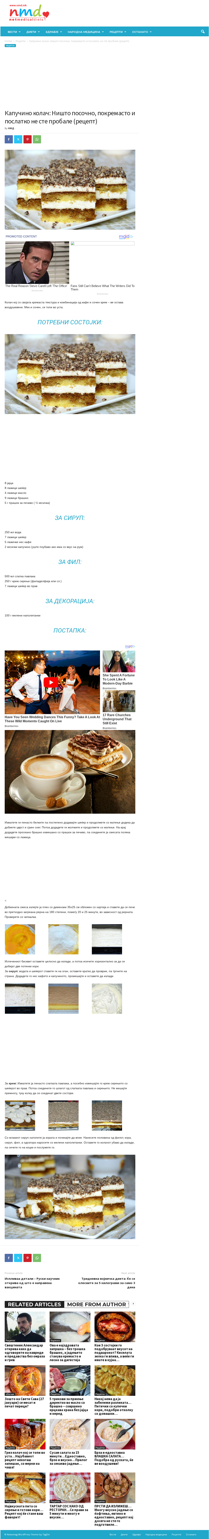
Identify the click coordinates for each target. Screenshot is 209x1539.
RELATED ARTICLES (34, 1304)
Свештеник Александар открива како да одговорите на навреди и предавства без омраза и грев (25, 1352)
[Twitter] (18, 139)
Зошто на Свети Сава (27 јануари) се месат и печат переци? (24, 1402)
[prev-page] (128, 1303)
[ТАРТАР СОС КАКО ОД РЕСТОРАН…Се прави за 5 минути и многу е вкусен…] (70, 1488)
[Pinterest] (27, 139)
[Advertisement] (70, 78)
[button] (202, 31)
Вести (12, 31)
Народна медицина (84, 31)
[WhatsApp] (37, 139)
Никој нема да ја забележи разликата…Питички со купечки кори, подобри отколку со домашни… (113, 1406)
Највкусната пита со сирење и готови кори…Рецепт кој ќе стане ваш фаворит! (24, 1511)
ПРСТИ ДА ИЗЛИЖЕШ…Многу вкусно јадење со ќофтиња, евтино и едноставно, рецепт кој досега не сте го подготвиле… (113, 1515)
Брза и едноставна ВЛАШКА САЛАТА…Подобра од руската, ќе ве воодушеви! (113, 1458)
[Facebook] (9, 139)
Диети (31, 31)
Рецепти (116, 31)
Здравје (52, 31)
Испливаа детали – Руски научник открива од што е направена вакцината (32, 1282)
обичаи (10, 1394)
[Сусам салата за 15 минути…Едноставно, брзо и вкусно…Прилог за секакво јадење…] (70, 1434)
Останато (140, 31)
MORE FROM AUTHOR (96, 1304)
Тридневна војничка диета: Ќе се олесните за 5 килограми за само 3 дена (106, 1282)
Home (8, 41)
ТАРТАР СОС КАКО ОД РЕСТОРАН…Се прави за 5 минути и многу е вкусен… (69, 1511)
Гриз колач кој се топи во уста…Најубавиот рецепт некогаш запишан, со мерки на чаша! (25, 1459)
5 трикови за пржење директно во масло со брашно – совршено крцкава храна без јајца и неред (69, 1406)
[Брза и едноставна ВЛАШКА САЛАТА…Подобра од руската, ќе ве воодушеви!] (114, 1434)
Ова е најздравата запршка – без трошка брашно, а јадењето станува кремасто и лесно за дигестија (67, 1352)
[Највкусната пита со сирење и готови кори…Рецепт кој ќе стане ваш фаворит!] (25, 1488)
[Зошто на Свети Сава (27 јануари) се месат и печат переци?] (25, 1380)
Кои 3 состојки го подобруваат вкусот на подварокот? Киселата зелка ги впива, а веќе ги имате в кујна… (114, 1352)
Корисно (55, 1340)
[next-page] (133, 1303)
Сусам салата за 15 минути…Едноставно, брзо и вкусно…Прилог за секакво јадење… (68, 1458)
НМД (11, 128)
